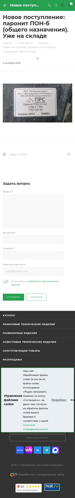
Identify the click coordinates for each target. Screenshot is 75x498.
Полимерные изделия (20, 333)
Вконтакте (37, 450)
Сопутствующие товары (21, 350)
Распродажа (12, 359)
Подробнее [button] (58, 399)
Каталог (9, 315)
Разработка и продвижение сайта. (41, 474)
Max (55, 450)
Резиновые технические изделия (29, 324)
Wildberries (28, 450)
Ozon (20, 450)
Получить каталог (37, 438)
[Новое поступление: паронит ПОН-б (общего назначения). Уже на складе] (37, 103)
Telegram (46, 450)
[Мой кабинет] (62, 5)
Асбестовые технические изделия (29, 341)
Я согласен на (35, 283)
